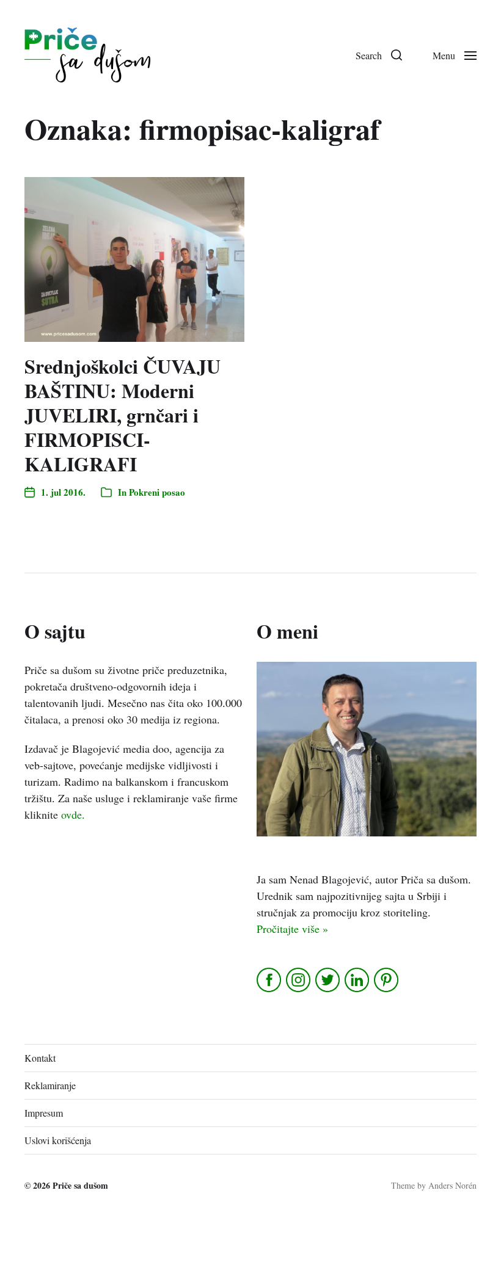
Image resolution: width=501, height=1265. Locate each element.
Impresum (43, 1112)
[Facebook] (270, 980)
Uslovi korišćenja (57, 1140)
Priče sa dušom (80, 1185)
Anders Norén (452, 1185)
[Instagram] (299, 980)
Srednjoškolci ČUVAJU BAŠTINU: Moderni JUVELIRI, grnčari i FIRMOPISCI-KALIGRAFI (122, 415)
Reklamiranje (50, 1085)
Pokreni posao (157, 492)
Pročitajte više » (292, 928)
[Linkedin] (358, 980)
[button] (378, 54)
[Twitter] (328, 980)
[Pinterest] (387, 980)
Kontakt (40, 1057)
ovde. (73, 814)
